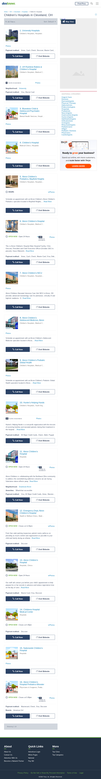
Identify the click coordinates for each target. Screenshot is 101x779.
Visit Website (44, 56)
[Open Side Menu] (97, 3)
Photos (8, 46)
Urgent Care (67, 97)
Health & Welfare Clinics (29, 516)
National (31, 758)
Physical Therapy (69, 103)
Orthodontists (67, 121)
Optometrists (67, 105)
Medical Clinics (40, 72)
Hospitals (25, 11)
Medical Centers (45, 516)
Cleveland (17, 11)
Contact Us (8, 755)
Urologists (66, 123)
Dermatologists (68, 101)
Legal (81, 773)
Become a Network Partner (14, 761)
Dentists (65, 99)
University (22, 88)
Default (51, 22)
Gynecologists (67, 117)
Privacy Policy (23, 773)
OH (11, 11)
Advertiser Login (34, 752)
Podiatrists (66, 111)
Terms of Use (72, 773)
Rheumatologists (68, 125)
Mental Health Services (28, 116)
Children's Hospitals (27, 33)
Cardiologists (67, 135)
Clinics (30, 565)
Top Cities (56, 752)
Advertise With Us (10, 758)
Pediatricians (67, 127)
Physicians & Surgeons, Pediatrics (32, 687)
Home (6, 11)
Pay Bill (31, 761)
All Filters (11, 22)
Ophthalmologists (69, 119)
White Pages (33, 755)
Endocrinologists (68, 107)
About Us (7, 752)
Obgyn (64, 129)
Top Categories (57, 755)
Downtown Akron (25, 487)
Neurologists (67, 113)
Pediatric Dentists (69, 131)
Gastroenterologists (70, 115)
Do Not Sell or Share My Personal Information (48, 773)
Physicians (66, 133)
